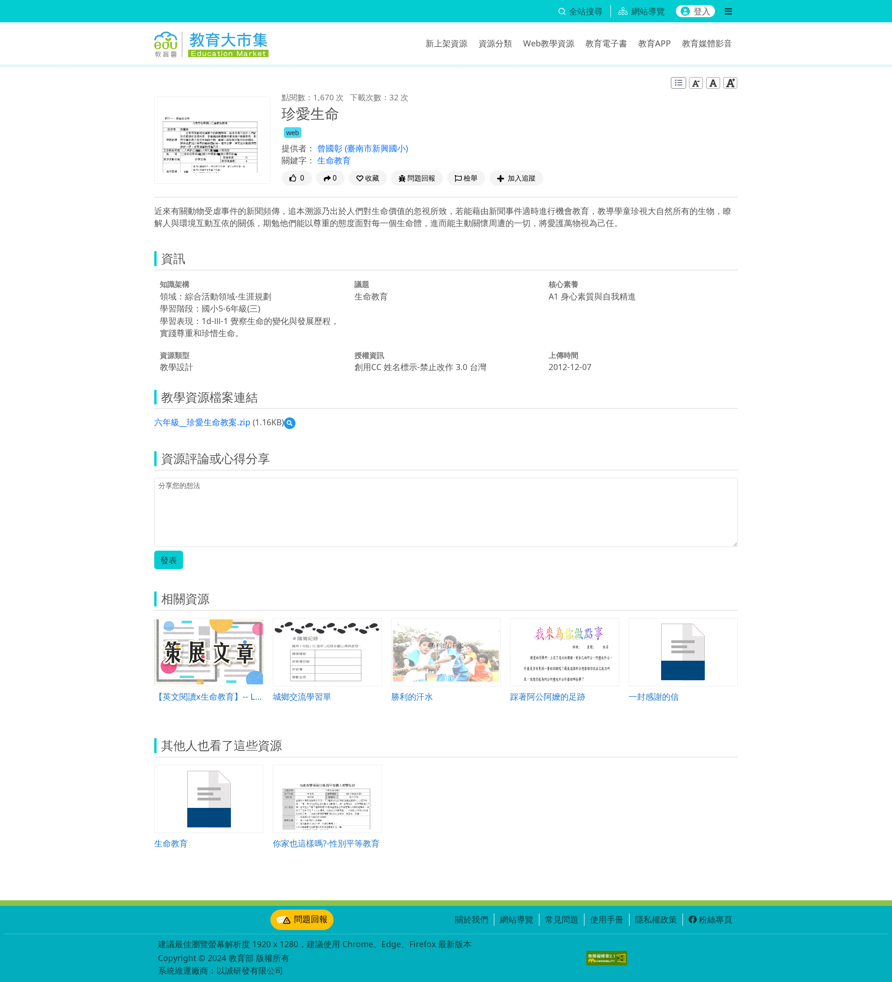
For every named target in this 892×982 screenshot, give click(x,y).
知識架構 (175, 284)
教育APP (654, 43)
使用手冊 (606, 919)
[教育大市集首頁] (211, 42)
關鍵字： (298, 160)
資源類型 (175, 355)
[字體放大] (730, 83)
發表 (168, 560)
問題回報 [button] (421, 178)
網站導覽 (516, 919)
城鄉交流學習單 (302, 696)
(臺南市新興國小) (376, 148)
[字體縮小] (696, 83)
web (292, 132)
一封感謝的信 (654, 696)
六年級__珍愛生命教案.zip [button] (202, 422)
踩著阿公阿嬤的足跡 (547, 696)
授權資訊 (369, 355)
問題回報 (311, 918)
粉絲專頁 (715, 919)
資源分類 (495, 43)
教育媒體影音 (707, 43)
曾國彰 (331, 148)
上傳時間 (563, 355)
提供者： (298, 148)
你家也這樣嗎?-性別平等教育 (326, 843)
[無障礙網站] (606, 958)
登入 (702, 11)
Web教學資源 (548, 43)
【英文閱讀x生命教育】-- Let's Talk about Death (208, 696)
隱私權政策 (656, 919)
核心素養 (563, 284)
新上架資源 (446, 43)
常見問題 (561, 919)
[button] (367, 178)
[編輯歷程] (678, 83)
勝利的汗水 (412, 696)
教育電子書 (606, 43)
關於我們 (471, 919)
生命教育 (334, 160)
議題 (361, 284)
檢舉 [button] (471, 178)
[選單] (728, 11)
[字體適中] (713, 83)
